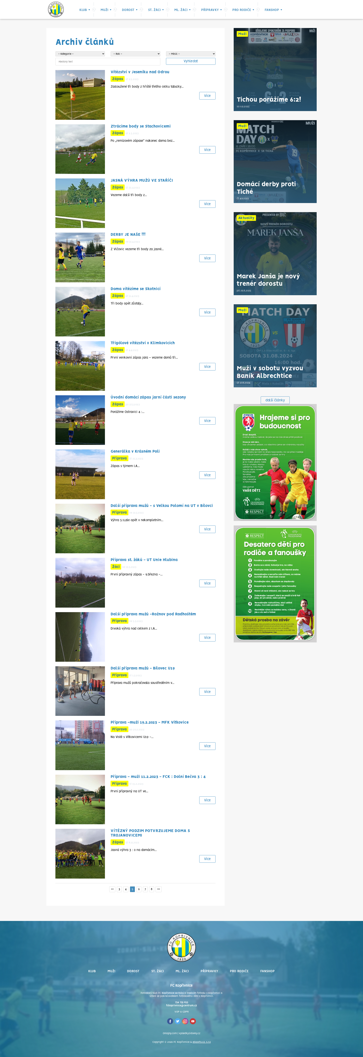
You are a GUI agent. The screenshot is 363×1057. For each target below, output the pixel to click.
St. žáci (154, 10)
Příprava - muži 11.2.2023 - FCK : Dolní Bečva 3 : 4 (158, 777)
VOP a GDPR (182, 1012)
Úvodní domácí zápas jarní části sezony (148, 397)
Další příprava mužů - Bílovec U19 (143, 668)
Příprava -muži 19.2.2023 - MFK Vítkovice (150, 722)
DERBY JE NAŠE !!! (128, 235)
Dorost (128, 10)
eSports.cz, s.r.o (202, 1042)
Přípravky (210, 10)
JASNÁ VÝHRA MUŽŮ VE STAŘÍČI (142, 180)
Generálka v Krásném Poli (135, 451)
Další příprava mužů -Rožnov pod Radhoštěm (153, 614)
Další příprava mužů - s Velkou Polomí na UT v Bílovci (162, 506)
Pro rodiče (241, 10)
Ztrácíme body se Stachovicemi (141, 126)
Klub (83, 10)
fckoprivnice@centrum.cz (181, 1005)
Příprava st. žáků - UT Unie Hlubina (144, 560)
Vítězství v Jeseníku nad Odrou (140, 72)
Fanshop (272, 10)
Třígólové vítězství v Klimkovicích (143, 343)
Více (207, 96)
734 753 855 (181, 1002)
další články (275, 400)
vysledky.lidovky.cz (189, 1033)
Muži (104, 10)
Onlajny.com (170, 1033)
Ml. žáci (181, 10)
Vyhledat (191, 61)
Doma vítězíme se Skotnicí (136, 289)
